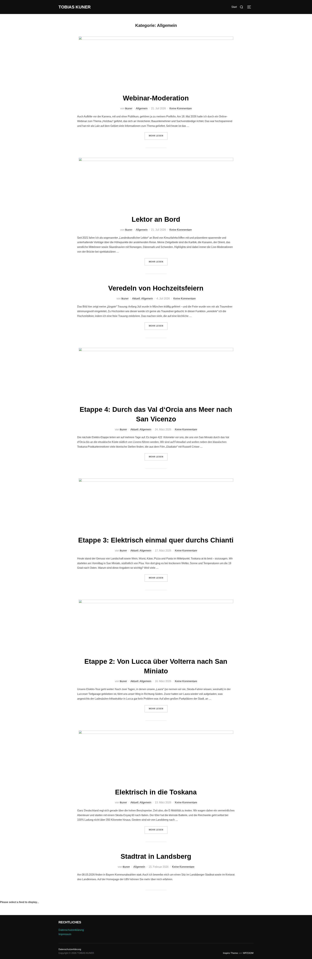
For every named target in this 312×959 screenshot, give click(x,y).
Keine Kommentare (180, 108)
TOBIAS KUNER (74, 7)
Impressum (64, 934)
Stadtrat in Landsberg (156, 856)
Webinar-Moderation (156, 98)
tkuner (128, 108)
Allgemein (142, 108)
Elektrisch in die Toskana (156, 792)
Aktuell (136, 298)
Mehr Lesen (158, 135)
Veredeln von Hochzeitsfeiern (155, 288)
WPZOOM (248, 953)
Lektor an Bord (156, 219)
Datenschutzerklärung (71, 930)
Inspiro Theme (230, 953)
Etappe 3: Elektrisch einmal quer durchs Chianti (156, 540)
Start (234, 7)
